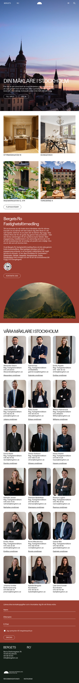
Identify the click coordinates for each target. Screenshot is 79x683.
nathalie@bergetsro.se (12, 504)
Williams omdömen (60, 419)
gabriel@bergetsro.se (61, 548)
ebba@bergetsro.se (36, 416)
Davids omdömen (10, 463)
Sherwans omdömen (36, 507)
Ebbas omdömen (34, 419)
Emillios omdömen (10, 551)
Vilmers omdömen (35, 463)
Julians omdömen (10, 419)
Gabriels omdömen (35, 375)
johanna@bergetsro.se (12, 592)
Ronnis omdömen (35, 551)
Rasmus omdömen (60, 507)
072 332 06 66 (33, 546)
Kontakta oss (12, 276)
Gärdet (15, 255)
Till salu (10, 97)
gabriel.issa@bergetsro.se (38, 372)
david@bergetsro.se (11, 460)
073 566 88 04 (9, 590)
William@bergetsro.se (61, 416)
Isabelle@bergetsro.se (36, 592)
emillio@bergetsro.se (11, 548)
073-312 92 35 (8, 414)
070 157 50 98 (58, 590)
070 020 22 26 (9, 546)
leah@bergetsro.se (60, 592)
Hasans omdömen (60, 463)
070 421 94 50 (58, 546)
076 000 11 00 (9, 502)
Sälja (23, 97)
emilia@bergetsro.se (61, 372)
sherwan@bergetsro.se (37, 504)
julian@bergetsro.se (11, 416)
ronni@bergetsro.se (36, 548)
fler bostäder (12, 207)
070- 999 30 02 (59, 370)
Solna (40, 255)
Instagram (28, 679)
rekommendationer (11, 679)
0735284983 (33, 370)
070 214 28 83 (8, 370)
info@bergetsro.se (10, 658)
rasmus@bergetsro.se (61, 504)
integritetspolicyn (26, 631)
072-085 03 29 (34, 458)
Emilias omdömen (60, 375)
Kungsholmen (32, 255)
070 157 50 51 (33, 590)
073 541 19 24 (58, 458)
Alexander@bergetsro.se (13, 372)
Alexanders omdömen (11, 375)
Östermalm (7, 255)
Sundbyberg (8, 257)
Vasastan (22, 255)
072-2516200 (58, 414)
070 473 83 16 (33, 414)
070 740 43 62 (58, 502)
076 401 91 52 (8, 458)
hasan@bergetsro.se (61, 460)
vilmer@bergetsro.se (36, 460)
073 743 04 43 (33, 502)
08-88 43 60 (8, 656)
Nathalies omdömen (11, 507)
